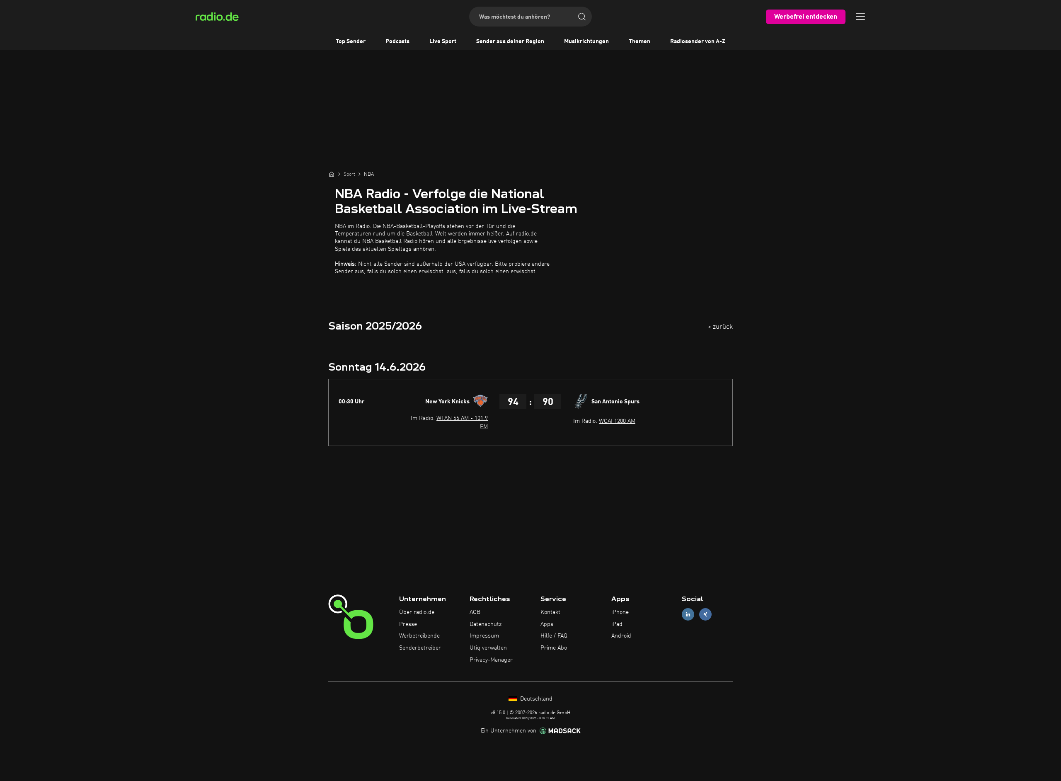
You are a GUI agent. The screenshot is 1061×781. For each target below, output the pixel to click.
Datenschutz (485, 624)
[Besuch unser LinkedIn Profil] (688, 614)
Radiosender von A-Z (697, 41)
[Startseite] (331, 174)
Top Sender (351, 41)
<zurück (720, 327)
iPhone (620, 612)
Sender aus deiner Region (510, 41)
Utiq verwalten (488, 648)
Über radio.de (416, 612)
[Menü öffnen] (860, 17)
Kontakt (550, 612)
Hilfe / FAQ (553, 636)
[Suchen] (582, 17)
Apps (546, 624)
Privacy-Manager (491, 660)
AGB (475, 612)
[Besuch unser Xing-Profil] (705, 614)
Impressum (484, 636)
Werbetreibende (419, 636)
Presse (408, 624)
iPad (617, 624)
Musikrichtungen (586, 41)
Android (621, 636)
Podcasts (397, 41)
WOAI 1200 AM (617, 421)
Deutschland (535, 699)
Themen (639, 41)
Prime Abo (553, 648)
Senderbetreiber (420, 648)
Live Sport (442, 41)
